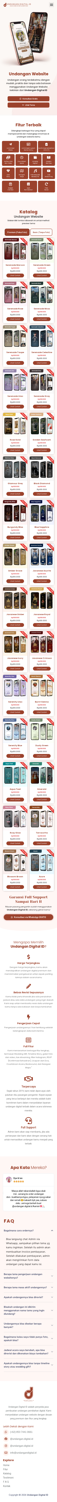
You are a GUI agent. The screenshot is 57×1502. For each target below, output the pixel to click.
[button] (51, 4)
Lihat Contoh (15, 275)
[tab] (17, 232)
